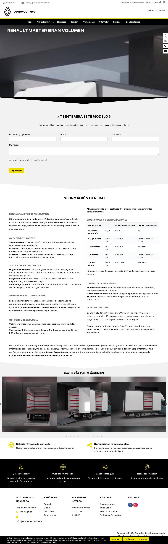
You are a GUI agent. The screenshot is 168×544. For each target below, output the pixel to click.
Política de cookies (109, 511)
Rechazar (130, 539)
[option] (29, 404)
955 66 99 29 (25, 512)
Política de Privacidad (37, 160)
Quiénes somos (107, 504)
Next (166, 404)
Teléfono (117, 134)
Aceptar (116, 539)
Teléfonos (10, 2)
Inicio (30, 22)
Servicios (117, 22)
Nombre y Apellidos (20, 134)
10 (101, 436)
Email (63, 134)
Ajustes (143, 539)
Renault (48, 504)
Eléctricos (61, 22)
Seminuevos (50, 515)
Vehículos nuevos (44, 22)
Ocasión (74, 22)
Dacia (47, 507)
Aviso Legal (105, 507)
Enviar (18, 170)
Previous (1, 404)
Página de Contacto (26, 507)
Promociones (89, 22)
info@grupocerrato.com (29, 521)
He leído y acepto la (29, 160)
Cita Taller (104, 22)
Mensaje (14, 144)
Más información (52, 542)
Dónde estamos (133, 22)
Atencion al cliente (81, 507)
